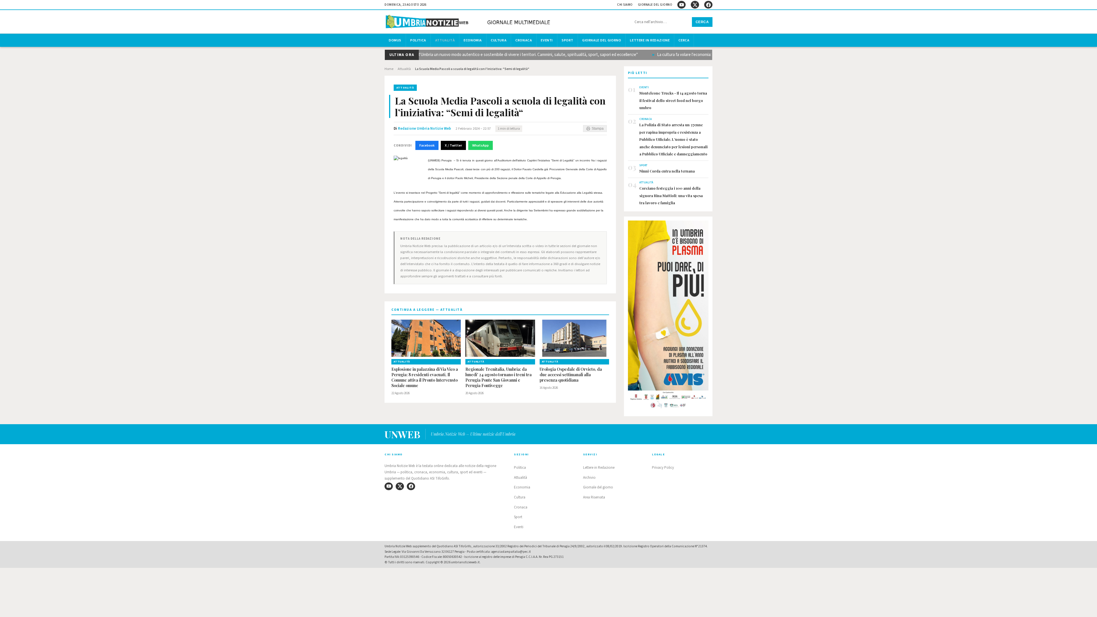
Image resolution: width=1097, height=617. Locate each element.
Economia (473, 40)
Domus (395, 40)
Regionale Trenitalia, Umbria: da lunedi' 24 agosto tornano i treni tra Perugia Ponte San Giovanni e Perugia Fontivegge (498, 377)
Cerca (702, 22)
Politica (418, 40)
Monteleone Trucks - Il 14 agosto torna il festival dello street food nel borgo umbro (673, 100)
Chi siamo (625, 5)
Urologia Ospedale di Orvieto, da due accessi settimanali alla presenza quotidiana (571, 375)
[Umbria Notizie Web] (469, 22)
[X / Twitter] (695, 5)
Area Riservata (594, 497)
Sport (567, 40)
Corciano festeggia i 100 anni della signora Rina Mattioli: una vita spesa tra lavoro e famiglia (671, 195)
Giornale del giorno (655, 5)
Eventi (547, 40)
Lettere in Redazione (650, 40)
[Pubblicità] (668, 316)
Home (389, 69)
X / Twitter (453, 145)
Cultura (499, 40)
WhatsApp (480, 145)
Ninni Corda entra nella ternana (667, 171)
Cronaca (523, 40)
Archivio (589, 477)
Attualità (445, 40)
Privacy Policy (663, 467)
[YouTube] (681, 5)
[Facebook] (708, 5)
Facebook (427, 145)
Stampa (598, 129)
